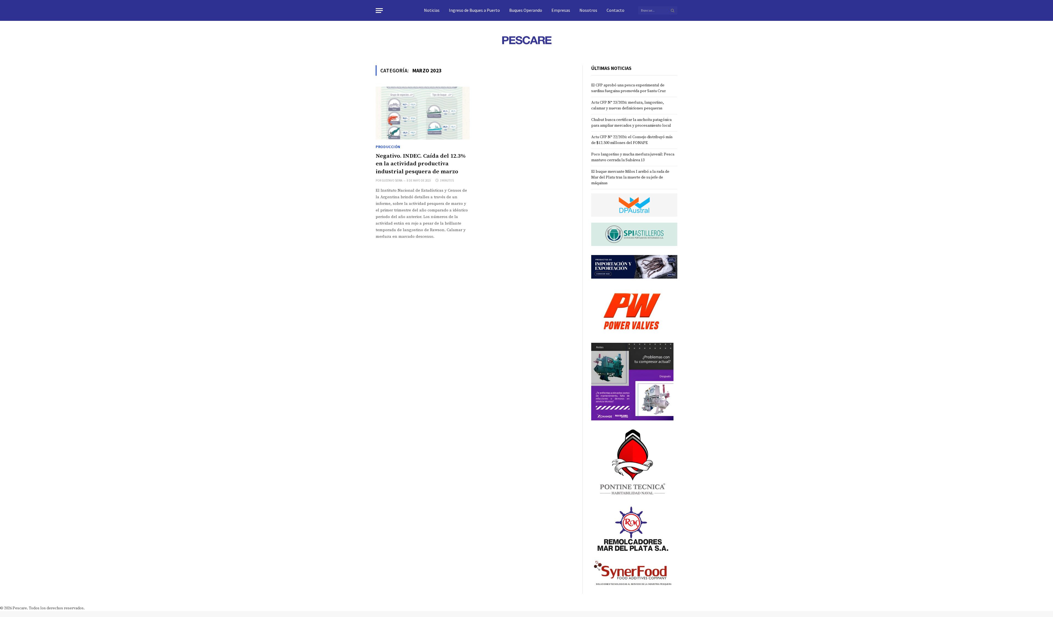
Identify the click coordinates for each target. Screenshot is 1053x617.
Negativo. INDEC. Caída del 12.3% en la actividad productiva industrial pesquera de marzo (421, 163)
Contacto (615, 10)
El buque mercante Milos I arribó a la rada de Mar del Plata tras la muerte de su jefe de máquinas (630, 177)
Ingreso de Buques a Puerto (474, 10)
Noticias (432, 10)
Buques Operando (525, 10)
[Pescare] (526, 40)
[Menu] (379, 10)
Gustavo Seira (392, 180)
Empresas (560, 10)
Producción (388, 146)
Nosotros (588, 10)
